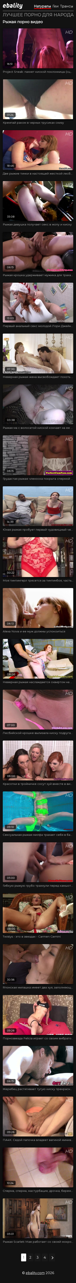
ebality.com (35, 1273)
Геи (56, 6)
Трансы (66, 6)
